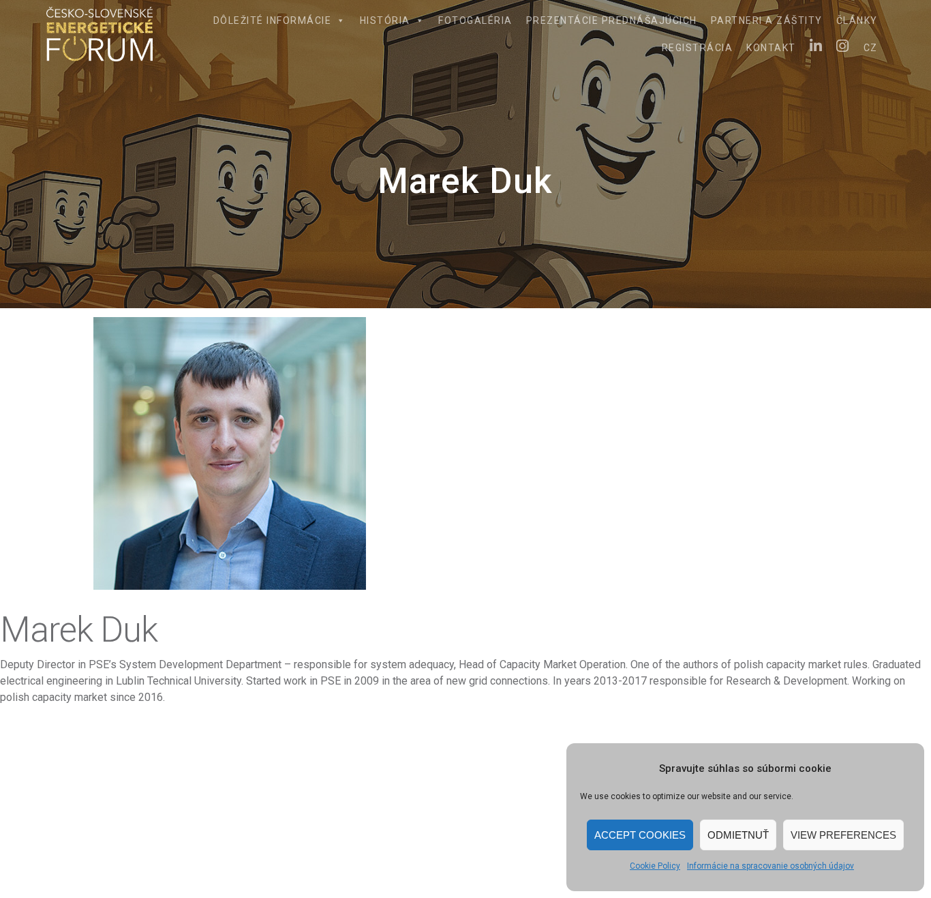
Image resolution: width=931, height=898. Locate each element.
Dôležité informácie (272, 20)
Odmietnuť (738, 835)
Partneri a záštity (767, 20)
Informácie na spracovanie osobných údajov (770, 866)
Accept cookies (640, 835)
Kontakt (771, 47)
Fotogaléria (475, 20)
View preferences (843, 835)
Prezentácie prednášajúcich (611, 20)
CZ (871, 47)
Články (857, 20)
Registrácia (697, 47)
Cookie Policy (655, 866)
